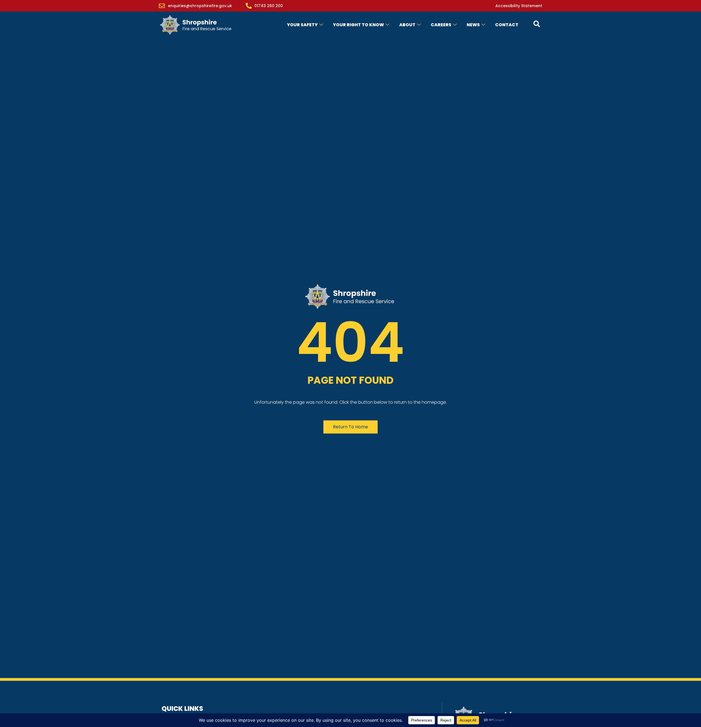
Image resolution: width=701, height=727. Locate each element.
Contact (506, 25)
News (473, 25)
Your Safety (302, 25)
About (407, 25)
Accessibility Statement (518, 5)
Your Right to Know (358, 25)
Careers (441, 25)
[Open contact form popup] (536, 24)
